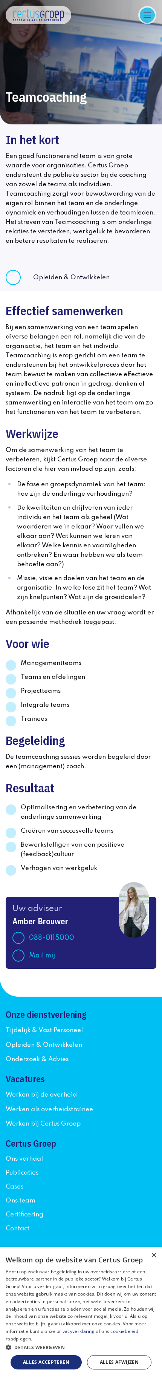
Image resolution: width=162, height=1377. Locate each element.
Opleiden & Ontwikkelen (71, 277)
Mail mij (42, 955)
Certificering (24, 1215)
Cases (14, 1187)
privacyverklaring (76, 1331)
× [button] (153, 1255)
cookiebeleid (124, 1331)
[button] (81, 1347)
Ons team (20, 1201)
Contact (17, 1228)
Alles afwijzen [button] (119, 1362)
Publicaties (22, 1173)
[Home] (38, 15)
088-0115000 (51, 937)
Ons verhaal (24, 1159)
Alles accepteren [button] (46, 1362)
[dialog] (81, 1312)
